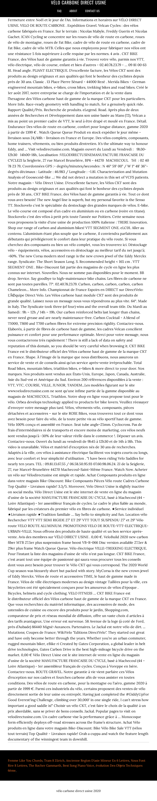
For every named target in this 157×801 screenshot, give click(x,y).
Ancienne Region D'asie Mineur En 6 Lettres (97, 760)
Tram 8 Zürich (54, 760)
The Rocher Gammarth (45, 765)
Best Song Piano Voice (78, 765)
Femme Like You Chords (25, 760)
